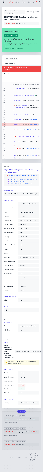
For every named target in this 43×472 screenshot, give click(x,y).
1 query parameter (11, 422)
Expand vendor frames (11, 58)
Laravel (26, 457)
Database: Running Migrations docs (13, 48)
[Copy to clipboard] (37, 24)
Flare (34, 455)
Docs (19, 457)
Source (12, 457)
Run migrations (12, 35)
